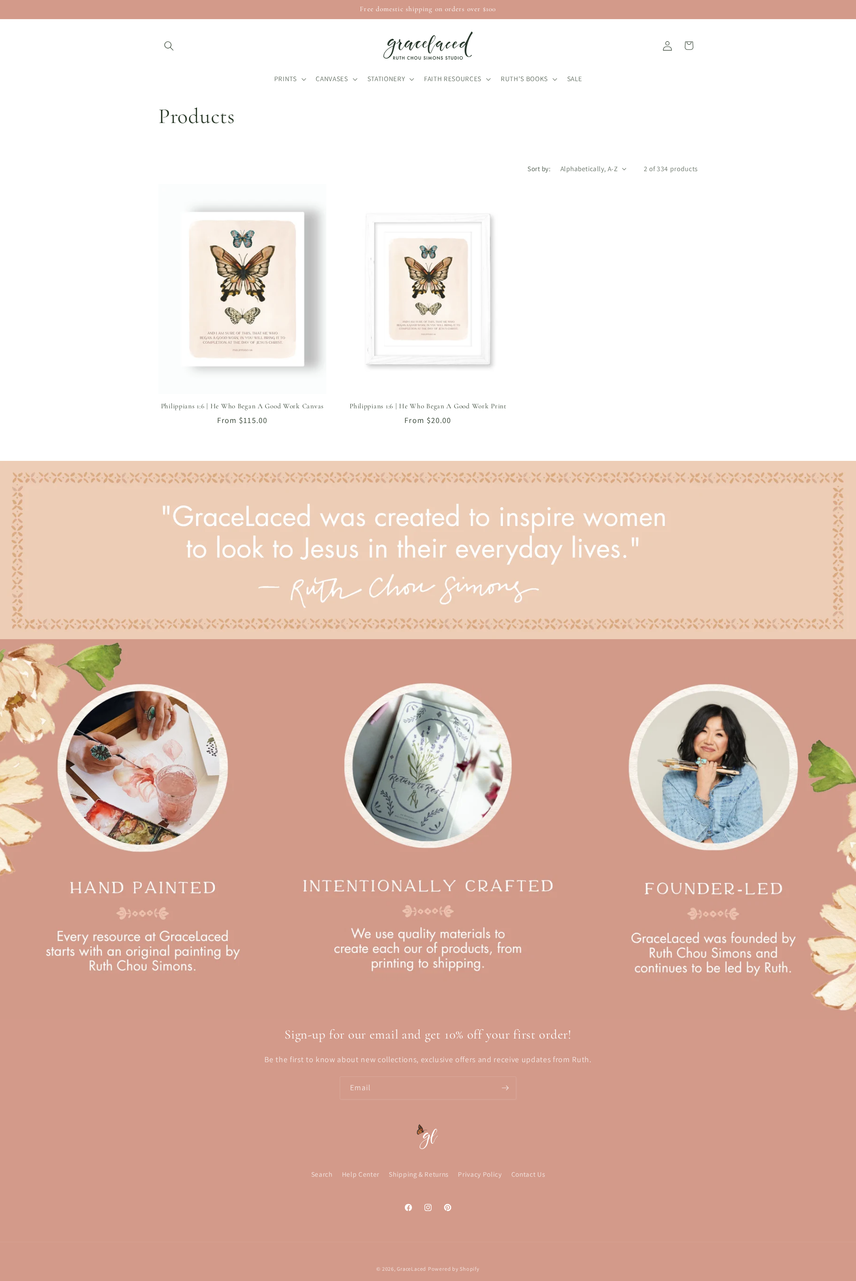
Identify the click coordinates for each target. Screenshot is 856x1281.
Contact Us (528, 1174)
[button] (169, 45)
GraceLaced (411, 1268)
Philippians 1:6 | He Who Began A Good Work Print (428, 406)
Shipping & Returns (419, 1174)
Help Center (360, 1174)
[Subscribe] (505, 1088)
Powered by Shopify (454, 1268)
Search (322, 1174)
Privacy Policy (480, 1174)
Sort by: (539, 168)
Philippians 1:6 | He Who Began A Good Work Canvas (242, 406)
